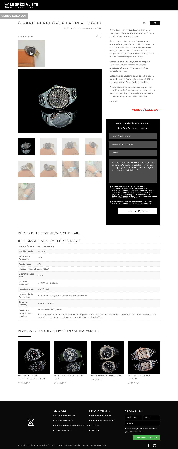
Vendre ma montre (64, 420)
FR (155, 23)
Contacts (95, 430)
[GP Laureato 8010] (31, 54)
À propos (95, 425)
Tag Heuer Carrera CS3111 (106, 375)
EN (144, 23)
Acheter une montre (65, 415)
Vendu (69, 29)
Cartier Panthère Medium (139, 377)
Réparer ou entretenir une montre (71, 425)
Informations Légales (101, 415)
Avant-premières (63, 430)
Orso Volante (100, 445)
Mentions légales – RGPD (102, 420)
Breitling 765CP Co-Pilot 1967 (70, 377)
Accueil (62, 29)
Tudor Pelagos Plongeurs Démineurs (32, 377)
